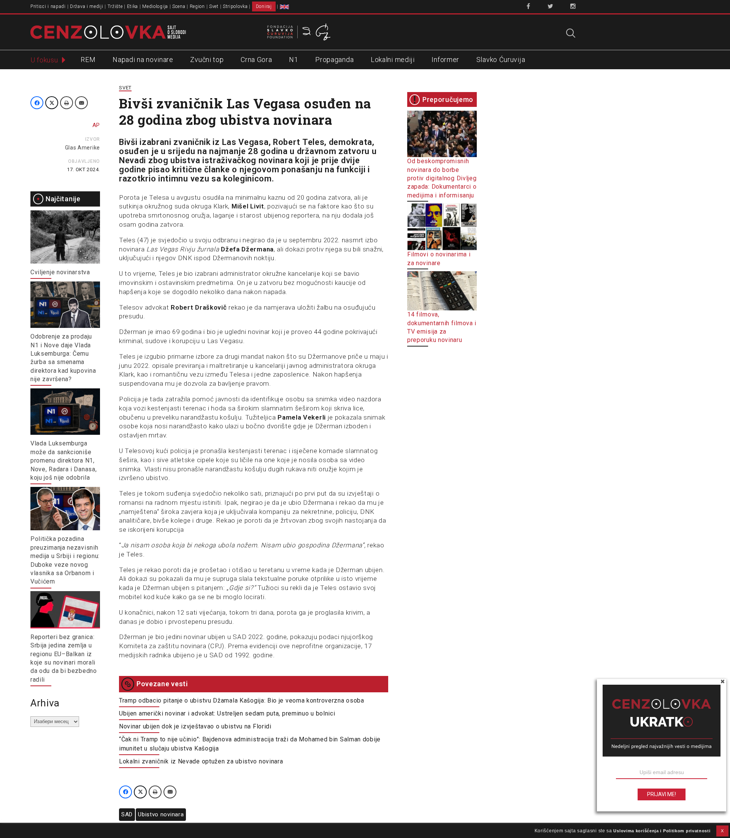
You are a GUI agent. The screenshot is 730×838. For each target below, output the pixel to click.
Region (197, 6)
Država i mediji (86, 6)
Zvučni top (207, 60)
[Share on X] (51, 102)
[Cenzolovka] (108, 32)
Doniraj (264, 6)
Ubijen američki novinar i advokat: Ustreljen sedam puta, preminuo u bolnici (227, 713)
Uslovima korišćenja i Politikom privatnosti (661, 830)
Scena (179, 6)
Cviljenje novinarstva (60, 272)
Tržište (115, 6)
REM (88, 60)
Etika (132, 6)
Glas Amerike (82, 148)
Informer (445, 60)
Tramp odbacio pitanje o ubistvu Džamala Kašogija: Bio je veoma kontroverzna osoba (241, 700)
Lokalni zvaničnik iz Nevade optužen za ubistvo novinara (201, 761)
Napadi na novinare (143, 60)
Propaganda (334, 60)
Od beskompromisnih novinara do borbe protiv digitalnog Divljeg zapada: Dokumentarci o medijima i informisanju (442, 178)
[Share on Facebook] (36, 102)
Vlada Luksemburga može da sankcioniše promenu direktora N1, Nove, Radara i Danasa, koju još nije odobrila (63, 460)
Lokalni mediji (393, 60)
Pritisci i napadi (48, 6)
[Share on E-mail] (81, 102)
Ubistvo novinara (161, 814)
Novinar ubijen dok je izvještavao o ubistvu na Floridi (195, 726)
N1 (293, 60)
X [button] (722, 830)
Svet (214, 6)
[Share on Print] (66, 102)
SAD (127, 814)
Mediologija (155, 6)
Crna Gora (256, 60)
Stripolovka (235, 6)
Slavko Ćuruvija (500, 60)
